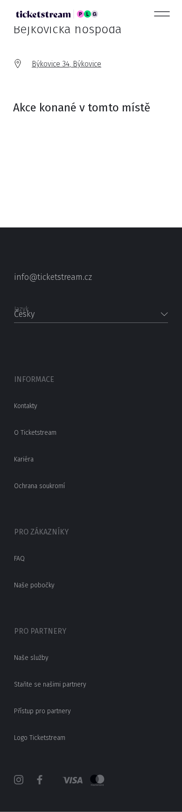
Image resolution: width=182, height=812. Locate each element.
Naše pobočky (34, 585)
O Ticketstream (35, 433)
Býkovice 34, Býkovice (66, 63)
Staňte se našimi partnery (50, 684)
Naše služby (31, 658)
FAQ (19, 559)
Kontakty (25, 406)
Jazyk (21, 306)
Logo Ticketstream (39, 738)
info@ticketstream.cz (53, 277)
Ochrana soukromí (39, 486)
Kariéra (24, 459)
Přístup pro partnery (42, 711)
